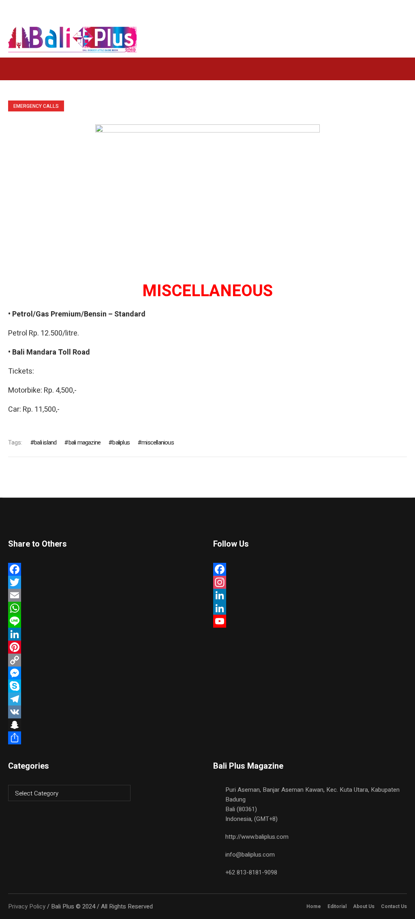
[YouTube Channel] (309, 621)
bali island (45, 442)
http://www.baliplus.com (257, 836)
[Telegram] (104, 698)
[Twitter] (104, 582)
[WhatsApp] (104, 608)
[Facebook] (104, 569)
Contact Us (394, 906)
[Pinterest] (104, 647)
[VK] (104, 711)
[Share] (104, 737)
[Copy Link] (104, 660)
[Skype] (104, 686)
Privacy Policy (26, 906)
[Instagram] (309, 582)
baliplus (121, 442)
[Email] (104, 595)
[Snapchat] (104, 724)
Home (313, 906)
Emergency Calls (36, 106)
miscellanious (157, 442)
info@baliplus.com (250, 854)
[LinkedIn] (104, 634)
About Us (363, 906)
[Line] (104, 621)
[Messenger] (104, 673)
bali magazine (84, 442)
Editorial (337, 906)
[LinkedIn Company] (309, 608)
